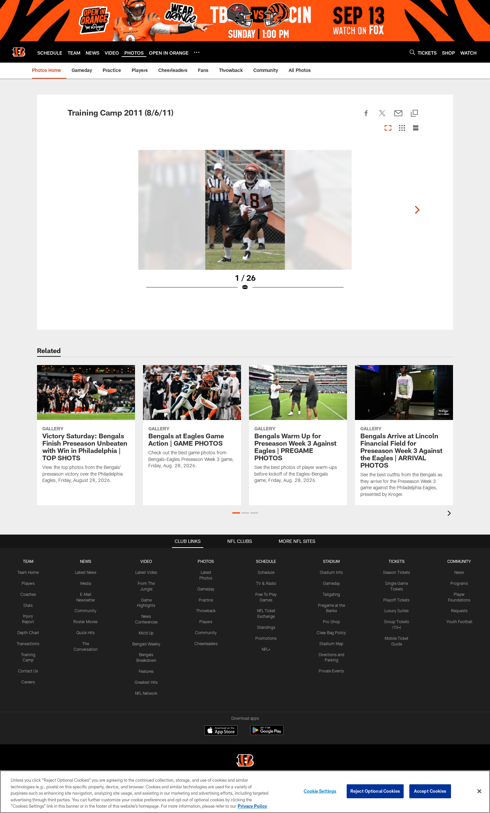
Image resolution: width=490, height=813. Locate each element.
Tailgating (331, 594)
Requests (459, 610)
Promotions (266, 638)
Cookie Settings (320, 791)
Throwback (206, 610)
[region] (245, 791)
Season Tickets (396, 572)
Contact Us (28, 670)
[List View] (415, 128)
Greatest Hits (146, 682)
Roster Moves (85, 621)
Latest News (85, 572)
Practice (206, 600)
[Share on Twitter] (382, 117)
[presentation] (450, 514)
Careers (28, 681)
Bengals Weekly (146, 643)
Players (28, 583)
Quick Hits (85, 632)
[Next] (417, 210)
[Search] (412, 52)
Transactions (28, 643)
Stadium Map (331, 643)
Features (146, 671)
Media (85, 583)
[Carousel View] (388, 128)
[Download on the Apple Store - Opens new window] (221, 731)
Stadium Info (331, 572)
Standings (266, 627)
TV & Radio (266, 583)
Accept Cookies (430, 791)
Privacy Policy (252, 806)
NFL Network (146, 693)
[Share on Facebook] (366, 117)
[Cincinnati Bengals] (245, 761)
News (459, 572)
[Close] (479, 791)
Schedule (266, 572)
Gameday (205, 589)
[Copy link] (414, 114)
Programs (459, 583)
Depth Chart (28, 632)
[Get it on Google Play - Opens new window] (267, 733)
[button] (236, 513)
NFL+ (266, 649)
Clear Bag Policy (331, 632)
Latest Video (146, 572)
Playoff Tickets (396, 600)
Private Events (331, 670)
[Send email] (398, 117)
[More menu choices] (196, 52)
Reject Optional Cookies (375, 791)
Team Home (28, 572)
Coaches (28, 594)
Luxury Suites (396, 610)
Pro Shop (331, 621)
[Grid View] (402, 128)
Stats (28, 605)
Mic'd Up (146, 632)
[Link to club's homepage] (19, 52)
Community (85, 610)
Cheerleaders (206, 643)
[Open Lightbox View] (245, 224)
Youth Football (459, 621)
